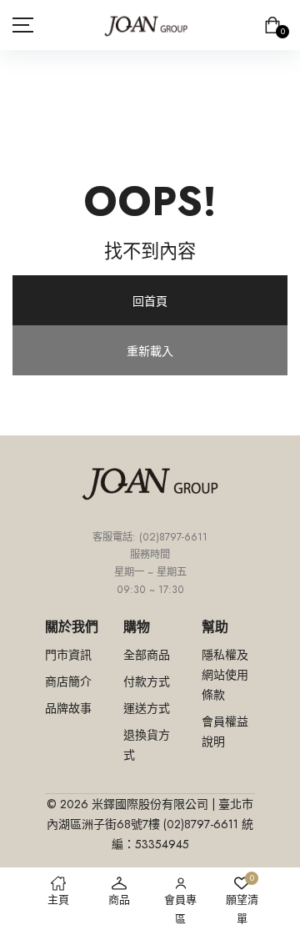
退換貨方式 (146, 744)
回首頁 (150, 301)
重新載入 (150, 351)
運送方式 (146, 708)
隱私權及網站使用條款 (225, 674)
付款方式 (146, 681)
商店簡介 (68, 681)
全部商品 (146, 654)
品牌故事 (68, 708)
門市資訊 (68, 654)
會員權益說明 (225, 731)
